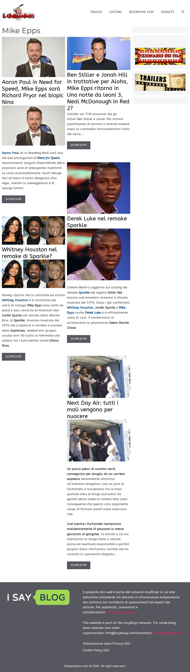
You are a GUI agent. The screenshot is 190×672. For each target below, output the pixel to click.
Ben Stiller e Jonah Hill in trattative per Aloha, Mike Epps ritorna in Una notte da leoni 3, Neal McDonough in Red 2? (98, 91)
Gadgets (167, 12)
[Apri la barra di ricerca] (183, 12)
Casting (115, 12)
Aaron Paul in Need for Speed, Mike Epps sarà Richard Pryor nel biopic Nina (33, 92)
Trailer (96, 12)
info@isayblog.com (121, 612)
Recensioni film (141, 12)
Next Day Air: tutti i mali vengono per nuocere (92, 410)
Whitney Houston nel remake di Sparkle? (29, 253)
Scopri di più (14, 199)
